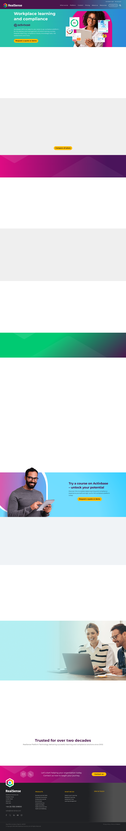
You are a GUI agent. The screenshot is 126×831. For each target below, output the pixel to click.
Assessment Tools (69, 799)
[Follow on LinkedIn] (14, 815)
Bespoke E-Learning (70, 797)
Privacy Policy (106, 824)
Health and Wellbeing (40, 808)
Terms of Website (115, 824)
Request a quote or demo (26, 41)
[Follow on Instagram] (21, 815)
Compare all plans (63, 148)
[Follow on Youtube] (17, 815)
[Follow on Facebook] (6, 815)
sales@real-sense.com (13, 810)
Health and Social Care (41, 806)
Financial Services (39, 803)
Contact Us (102, 135)
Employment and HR (40, 799)
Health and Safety (39, 805)
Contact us (99, 774)
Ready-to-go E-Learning (71, 795)
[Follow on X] (10, 815)
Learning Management (70, 801)
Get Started (22, 137)
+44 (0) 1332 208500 (14, 806)
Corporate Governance (41, 797)
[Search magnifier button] (120, 5)
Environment (38, 801)
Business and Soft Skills (41, 795)
